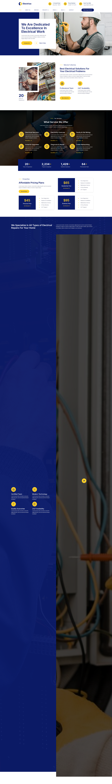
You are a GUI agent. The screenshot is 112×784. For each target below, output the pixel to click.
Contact (71, 9)
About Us (27, 9)
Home (20, 9)
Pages (54, 9)
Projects (45, 9)
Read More (27, 140)
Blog (62, 9)
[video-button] (36, 43)
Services (36, 9)
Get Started (26, 205)
